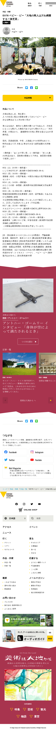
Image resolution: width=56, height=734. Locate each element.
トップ (5, 489)
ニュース (7, 533)
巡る (31, 538)
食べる (33, 549)
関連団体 (7, 589)
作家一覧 (7, 566)
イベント (33, 527)
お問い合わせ (9, 598)
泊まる (33, 553)
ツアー (6, 546)
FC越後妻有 (35, 566)
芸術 (30, 709)
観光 (43, 709)
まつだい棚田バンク (38, 562)
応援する (33, 558)
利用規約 (34, 589)
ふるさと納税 (36, 573)
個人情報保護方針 (37, 592)
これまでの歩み (10, 582)
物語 (24, 716)
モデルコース (9, 549)
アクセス (7, 527)
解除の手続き (36, 586)
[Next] (50, 400)
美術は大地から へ (28, 400)
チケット (7, 543)
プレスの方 (8, 602)
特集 (17, 709)
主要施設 (34, 546)
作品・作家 (7, 12)
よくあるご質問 (10, 609)
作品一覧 (23, 489)
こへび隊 (34, 569)
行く (5, 538)
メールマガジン (37, 578)
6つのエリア (35, 543)
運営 (37, 716)
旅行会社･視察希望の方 (13, 605)
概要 (5, 578)
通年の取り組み (10, 586)
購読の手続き (36, 582)
